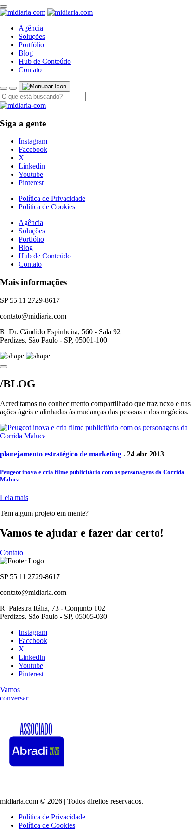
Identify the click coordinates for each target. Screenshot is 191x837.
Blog (26, 53)
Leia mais (14, 497)
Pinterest (31, 183)
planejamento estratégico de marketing (60, 454)
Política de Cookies (47, 207)
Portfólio (31, 45)
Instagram (33, 141)
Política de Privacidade (52, 198)
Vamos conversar (14, 694)
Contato (30, 70)
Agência (31, 28)
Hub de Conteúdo (45, 61)
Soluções (32, 36)
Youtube (31, 174)
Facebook (33, 149)
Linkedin (32, 166)
